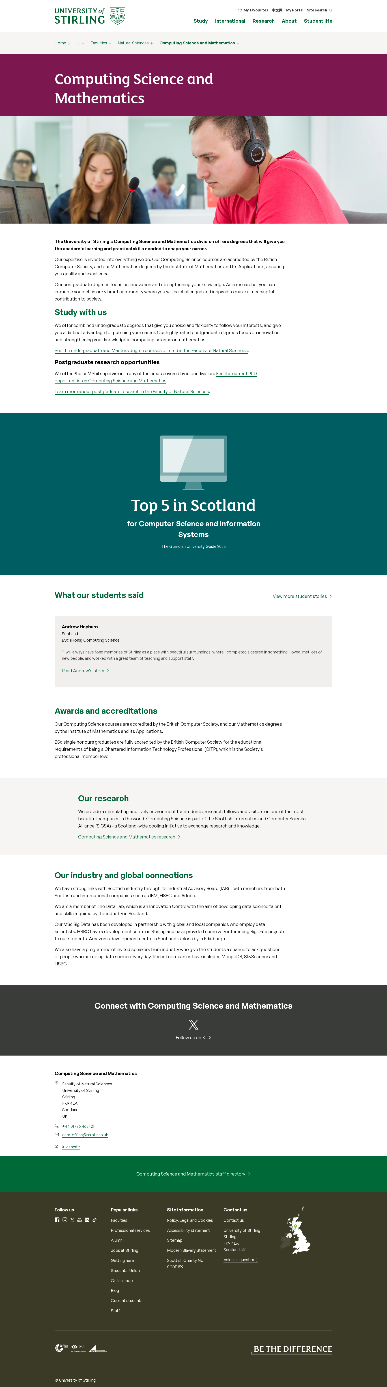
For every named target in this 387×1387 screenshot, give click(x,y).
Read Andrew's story (83, 670)
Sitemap (174, 1240)
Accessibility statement (188, 1230)
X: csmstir (71, 1146)
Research (263, 21)
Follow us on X (191, 1037)
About (289, 21)
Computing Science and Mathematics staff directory (190, 1174)
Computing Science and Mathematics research (126, 837)
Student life (318, 21)
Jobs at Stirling (124, 1250)
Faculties (99, 42)
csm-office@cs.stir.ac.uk (85, 1134)
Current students (126, 1300)
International (230, 21)
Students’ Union (125, 1270)
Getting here (122, 1260)
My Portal (294, 10)
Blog (115, 1290)
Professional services (130, 1230)
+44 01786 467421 (78, 1126)
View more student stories (300, 596)
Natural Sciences (133, 42)
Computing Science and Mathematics (197, 42)
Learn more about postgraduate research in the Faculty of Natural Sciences (132, 391)
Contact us (234, 1220)
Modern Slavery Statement (191, 1250)
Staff (115, 1310)
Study (201, 21)
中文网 (277, 10)
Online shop (122, 1280)
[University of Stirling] (90, 15)
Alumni (117, 1240)
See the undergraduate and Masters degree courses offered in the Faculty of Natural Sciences (151, 350)
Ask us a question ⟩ (241, 1259)
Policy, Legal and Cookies (190, 1220)
